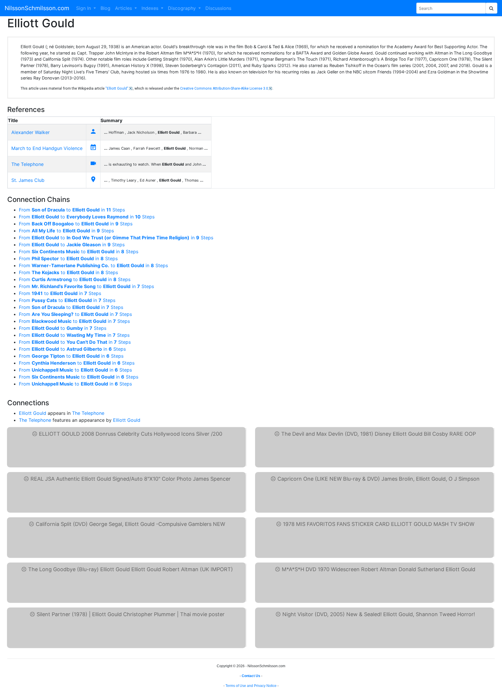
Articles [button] (124, 8)
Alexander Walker (30, 132)
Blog (105, 8)
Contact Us (251, 676)
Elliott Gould (32, 413)
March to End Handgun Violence (47, 148)
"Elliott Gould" (116, 88)
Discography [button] (182, 8)
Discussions (218, 8)
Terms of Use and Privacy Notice (251, 686)
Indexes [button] (150, 8)
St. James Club (27, 180)
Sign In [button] (84, 8)
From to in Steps (72, 210)
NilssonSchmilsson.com (37, 8)
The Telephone (27, 164)
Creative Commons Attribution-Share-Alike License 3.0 (224, 88)
